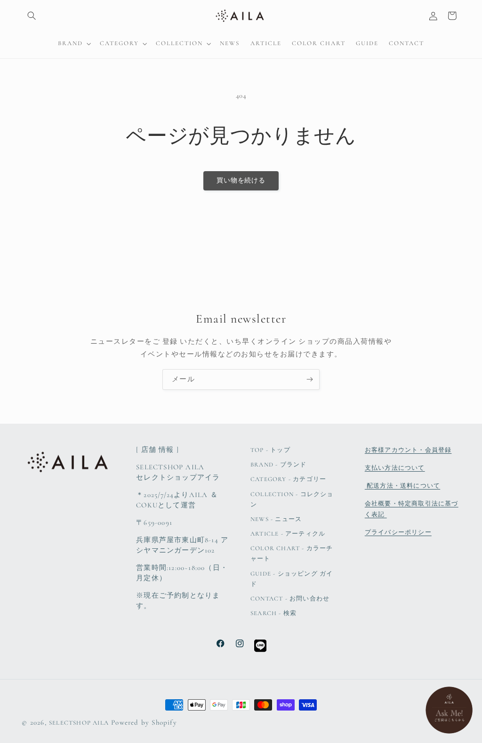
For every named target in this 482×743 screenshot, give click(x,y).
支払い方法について (395, 468)
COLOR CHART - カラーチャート (291, 553)
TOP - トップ (270, 450)
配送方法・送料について (402, 486)
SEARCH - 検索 (273, 613)
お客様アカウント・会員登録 (408, 450)
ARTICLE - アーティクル (287, 533)
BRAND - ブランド (278, 464)
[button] (31, 15)
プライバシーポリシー (398, 532)
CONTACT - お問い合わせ (289, 598)
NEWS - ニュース (276, 519)
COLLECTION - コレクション (292, 499)
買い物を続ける (241, 180)
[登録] (309, 379)
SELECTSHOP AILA (79, 723)
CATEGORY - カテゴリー (288, 479)
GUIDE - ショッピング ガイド (291, 579)
